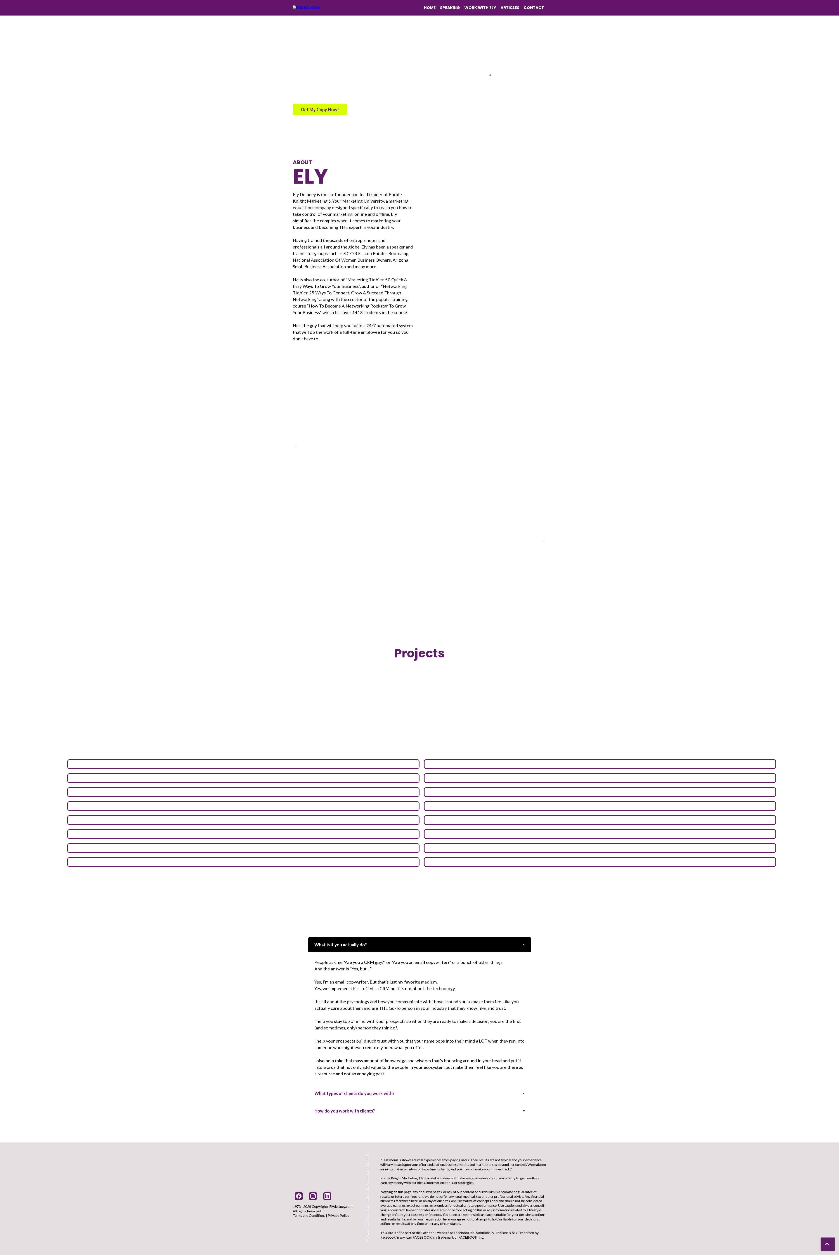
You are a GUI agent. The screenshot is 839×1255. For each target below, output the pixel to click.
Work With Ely (480, 7)
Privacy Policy (338, 1215)
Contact (534, 7)
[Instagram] (313, 1196)
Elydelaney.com (340, 1206)
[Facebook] (299, 1196)
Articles (510, 7)
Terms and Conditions (309, 1215)
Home (430, 7)
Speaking (450, 7)
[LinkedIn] (327, 1196)
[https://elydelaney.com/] (306, 7)
